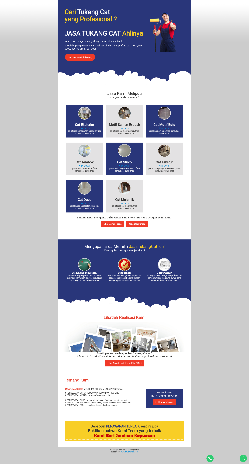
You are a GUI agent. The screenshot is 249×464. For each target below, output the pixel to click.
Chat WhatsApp (165, 402)
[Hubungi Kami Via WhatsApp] (243, 458)
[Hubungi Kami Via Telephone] (210, 458)
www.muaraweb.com (129, 452)
